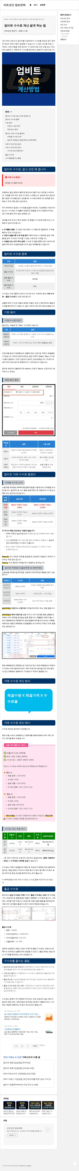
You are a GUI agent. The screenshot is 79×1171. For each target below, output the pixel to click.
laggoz (29, 1166)
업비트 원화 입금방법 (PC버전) (16, 1063)
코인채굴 (64, 36)
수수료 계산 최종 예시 (15, 151)
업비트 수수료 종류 (12, 119)
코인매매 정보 (65, 21)
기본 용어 (8, 123)
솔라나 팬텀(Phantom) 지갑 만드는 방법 (20, 1085)
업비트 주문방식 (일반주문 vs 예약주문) (21, 140)
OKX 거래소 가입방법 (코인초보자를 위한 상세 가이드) (27, 1079)
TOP (74, 1163)
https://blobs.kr (9, 1026)
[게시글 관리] (27, 1046)
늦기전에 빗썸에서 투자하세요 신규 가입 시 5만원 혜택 (22, 1014)
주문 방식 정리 (12, 129)
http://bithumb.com (10, 1011)
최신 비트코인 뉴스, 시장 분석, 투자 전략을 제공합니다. (24, 1131)
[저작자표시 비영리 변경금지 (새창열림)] (42, 1045)
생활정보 (63, 39)
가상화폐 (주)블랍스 (12, 1029)
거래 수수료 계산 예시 (13, 147)
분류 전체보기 (65, 15)
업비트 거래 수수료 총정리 (15, 133)
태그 (35, 5)
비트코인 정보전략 (15, 5)
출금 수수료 (9, 155)
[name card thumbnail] (48, 1130)
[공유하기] (22, 1046)
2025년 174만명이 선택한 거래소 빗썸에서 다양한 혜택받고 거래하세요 (22, 1018)
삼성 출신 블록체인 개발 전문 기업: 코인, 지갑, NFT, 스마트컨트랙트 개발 (21, 1033)
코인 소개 (63, 24)
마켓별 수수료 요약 (14, 137)
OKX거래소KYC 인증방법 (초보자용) (19, 1074)
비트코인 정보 (65, 18)
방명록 (42, 5)
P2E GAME (65, 34)
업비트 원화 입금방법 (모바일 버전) (18, 1068)
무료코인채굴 (65, 31)
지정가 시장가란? (13, 126)
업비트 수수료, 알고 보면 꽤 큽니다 (18, 116)
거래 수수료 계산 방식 (13, 144)
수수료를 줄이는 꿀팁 (13, 158)
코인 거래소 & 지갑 (12, 1057)
